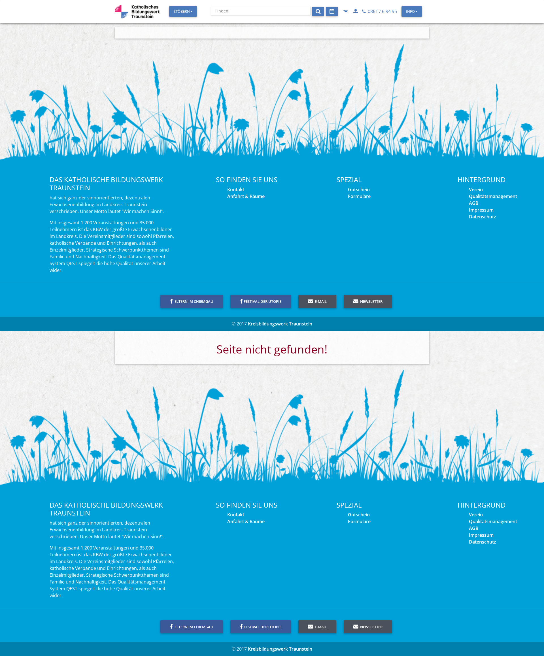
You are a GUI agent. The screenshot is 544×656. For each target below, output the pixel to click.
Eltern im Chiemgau (193, 301)
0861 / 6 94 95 (382, 11)
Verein (476, 189)
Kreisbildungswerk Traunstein (280, 324)
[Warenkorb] (346, 11)
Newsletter (370, 301)
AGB (474, 203)
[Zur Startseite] (137, 11)
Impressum (481, 210)
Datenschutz (482, 217)
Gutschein (359, 189)
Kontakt (235, 189)
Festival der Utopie (262, 301)
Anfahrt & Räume (246, 196)
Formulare (359, 196)
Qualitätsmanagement (493, 196)
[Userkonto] (356, 11)
